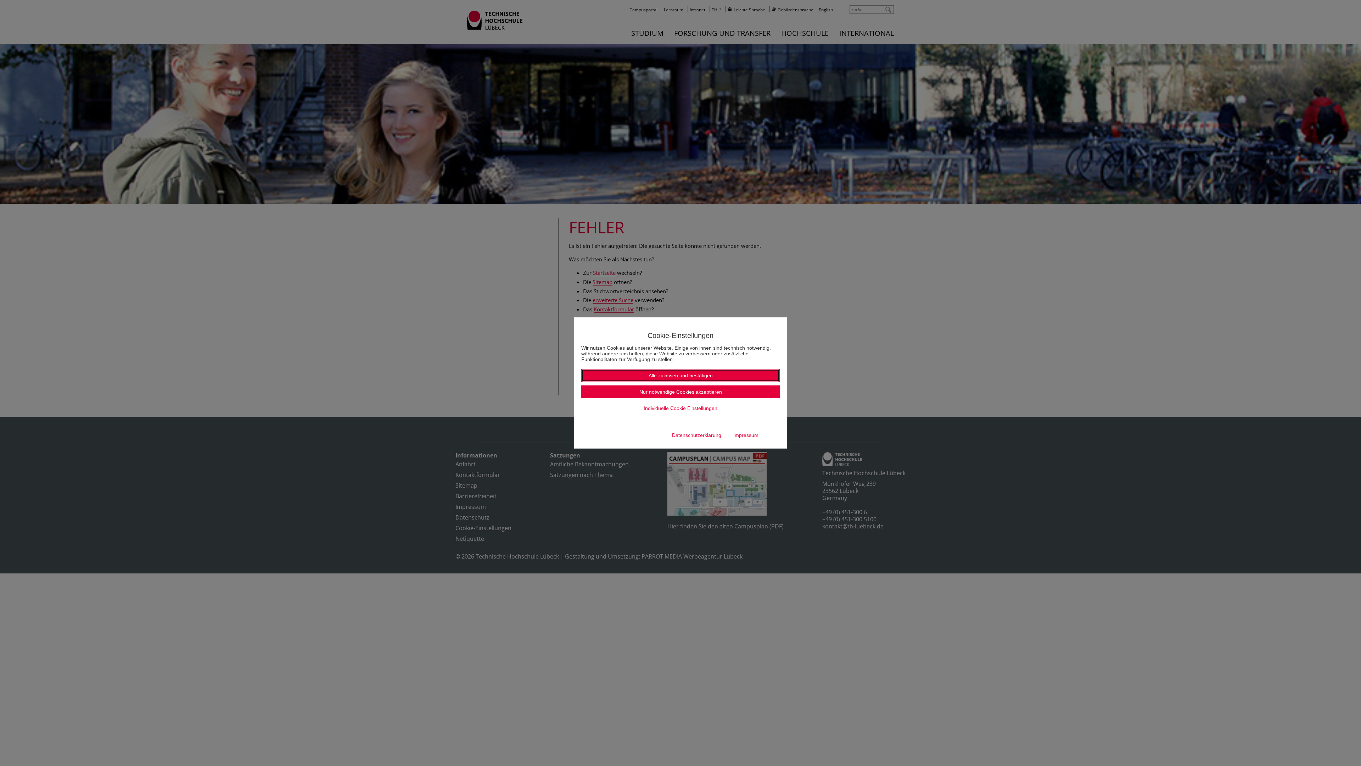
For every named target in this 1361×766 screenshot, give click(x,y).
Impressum (745, 435)
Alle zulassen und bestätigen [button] (681, 375)
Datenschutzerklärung (696, 435)
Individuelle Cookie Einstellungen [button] (680, 408)
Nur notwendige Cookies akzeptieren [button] (680, 392)
